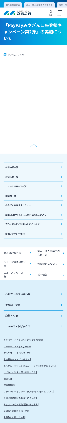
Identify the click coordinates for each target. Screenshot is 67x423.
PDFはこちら (16, 54)
